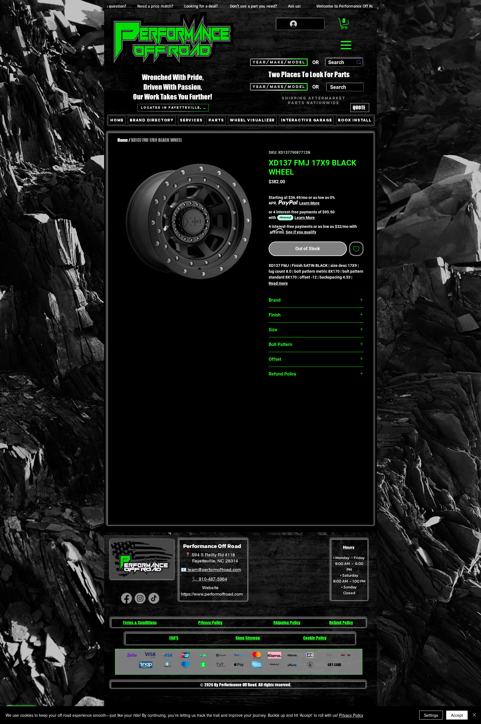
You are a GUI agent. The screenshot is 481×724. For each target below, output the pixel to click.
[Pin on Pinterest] (282, 393)
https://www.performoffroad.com (212, 594)
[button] (344, 23)
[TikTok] (153, 598)
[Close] (474, 715)
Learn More (309, 203)
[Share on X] (304, 393)
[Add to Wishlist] (356, 249)
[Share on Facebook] (272, 393)
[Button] (358, 146)
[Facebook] (126, 598)
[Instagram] (140, 598)
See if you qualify (301, 232)
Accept (457, 715)
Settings (431, 715)
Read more (278, 283)
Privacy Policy (351, 715)
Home (122, 140)
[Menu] (346, 45)
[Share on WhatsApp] (293, 393)
